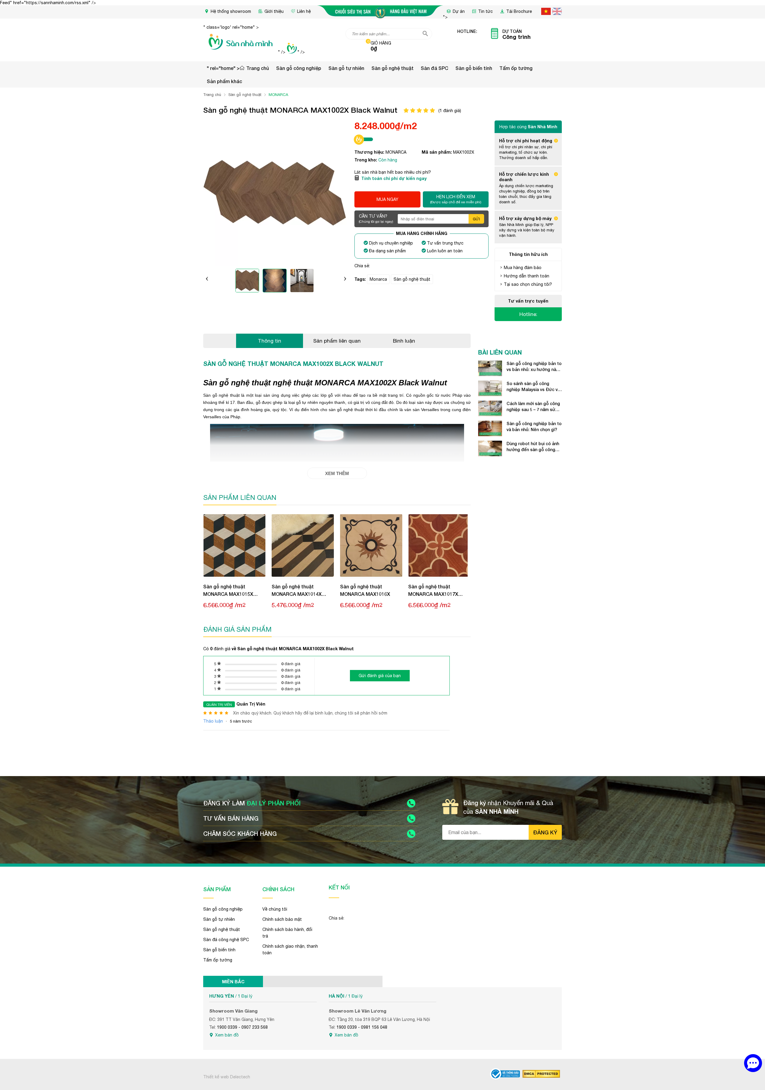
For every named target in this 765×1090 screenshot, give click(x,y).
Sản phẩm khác (224, 81)
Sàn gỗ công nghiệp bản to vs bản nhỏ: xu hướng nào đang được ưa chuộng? (534, 367)
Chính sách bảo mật (282, 919)
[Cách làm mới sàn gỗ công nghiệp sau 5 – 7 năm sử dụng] (490, 408)
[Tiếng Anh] (557, 11)
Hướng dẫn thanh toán (526, 276)
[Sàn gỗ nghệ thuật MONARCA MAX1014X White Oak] (303, 545)
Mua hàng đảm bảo (522, 267)
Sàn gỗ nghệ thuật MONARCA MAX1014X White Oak (297, 591)
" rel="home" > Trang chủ (238, 68)
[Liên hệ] (753, 1063)
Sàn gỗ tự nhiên (346, 68)
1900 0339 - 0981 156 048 (361, 1027)
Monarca (378, 279)
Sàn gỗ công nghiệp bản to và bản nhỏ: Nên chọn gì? (534, 426)
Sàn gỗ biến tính (473, 68)
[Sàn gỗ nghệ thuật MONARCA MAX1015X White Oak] (234, 545)
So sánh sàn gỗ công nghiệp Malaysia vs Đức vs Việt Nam (533, 387)
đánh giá (290, 664)
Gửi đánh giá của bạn (380, 675)
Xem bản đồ (227, 1035)
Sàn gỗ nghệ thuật (392, 68)
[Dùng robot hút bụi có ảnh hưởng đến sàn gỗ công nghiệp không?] (490, 448)
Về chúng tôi (274, 909)
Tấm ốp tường (516, 68)
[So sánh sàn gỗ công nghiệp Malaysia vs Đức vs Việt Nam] (490, 388)
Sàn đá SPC (434, 68)
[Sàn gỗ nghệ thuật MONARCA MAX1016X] (371, 545)
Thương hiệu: (369, 152)
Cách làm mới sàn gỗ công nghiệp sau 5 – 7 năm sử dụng (533, 407)
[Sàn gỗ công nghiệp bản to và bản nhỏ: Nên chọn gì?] (490, 428)
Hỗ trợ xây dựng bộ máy (525, 218)
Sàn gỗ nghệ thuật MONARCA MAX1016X (365, 590)
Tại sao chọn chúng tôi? (528, 284)
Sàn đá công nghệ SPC (226, 939)
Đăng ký (545, 832)
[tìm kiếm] (425, 33)
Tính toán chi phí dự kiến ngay (394, 178)
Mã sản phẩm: (437, 152)
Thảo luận (213, 721)
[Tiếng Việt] (546, 11)
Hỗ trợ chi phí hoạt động (525, 140)
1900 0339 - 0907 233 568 (242, 1027)
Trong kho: (366, 159)
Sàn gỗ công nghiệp (298, 68)
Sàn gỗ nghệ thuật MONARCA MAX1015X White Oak (228, 591)
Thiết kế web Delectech (226, 1076)
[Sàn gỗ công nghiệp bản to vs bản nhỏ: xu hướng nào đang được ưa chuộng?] (490, 368)
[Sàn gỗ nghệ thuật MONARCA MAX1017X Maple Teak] (439, 545)
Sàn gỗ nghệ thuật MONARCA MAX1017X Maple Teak (433, 591)
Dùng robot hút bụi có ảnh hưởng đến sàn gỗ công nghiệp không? (533, 447)
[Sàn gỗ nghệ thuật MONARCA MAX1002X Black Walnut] (246, 281)
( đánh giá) (449, 110)
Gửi (476, 219)
